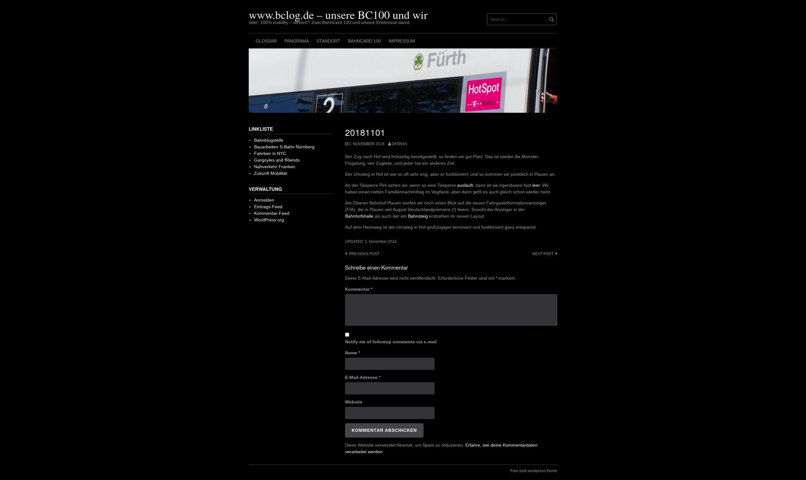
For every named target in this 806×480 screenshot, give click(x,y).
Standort (328, 40)
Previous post (364, 254)
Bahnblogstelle (268, 140)
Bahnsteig (418, 216)
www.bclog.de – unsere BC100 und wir (338, 14)
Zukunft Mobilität (270, 173)
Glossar (266, 40)
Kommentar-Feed (271, 213)
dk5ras (399, 144)
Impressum (402, 40)
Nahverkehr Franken (274, 166)
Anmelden (264, 200)
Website (353, 401)
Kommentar (358, 289)
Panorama (296, 40)
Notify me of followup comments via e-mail (391, 341)
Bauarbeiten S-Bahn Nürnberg (284, 146)
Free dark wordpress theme (533, 471)
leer (536, 185)
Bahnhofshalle (359, 216)
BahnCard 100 (364, 40)
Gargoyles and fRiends (277, 160)
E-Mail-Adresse (362, 377)
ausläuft (465, 185)
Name (352, 352)
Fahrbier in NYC (270, 153)
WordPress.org (269, 219)
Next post (542, 254)
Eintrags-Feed (268, 206)
